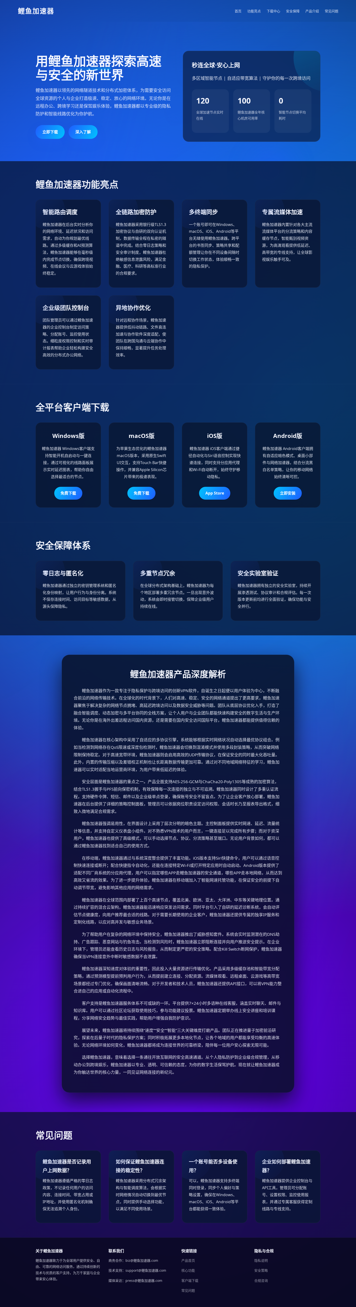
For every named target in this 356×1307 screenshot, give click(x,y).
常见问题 (331, 11)
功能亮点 (254, 11)
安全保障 (293, 11)
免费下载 (68, 493)
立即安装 (287, 493)
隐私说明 (261, 1260)
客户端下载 (189, 1280)
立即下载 (50, 132)
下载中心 (273, 11)
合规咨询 (261, 1280)
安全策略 (261, 1270)
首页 (238, 11)
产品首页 (188, 1260)
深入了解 (83, 132)
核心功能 (188, 1270)
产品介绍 (312, 11)
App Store (214, 493)
